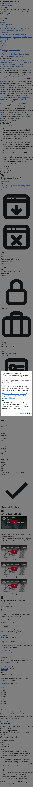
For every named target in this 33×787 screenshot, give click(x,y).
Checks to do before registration (15, 394)
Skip (28, 414)
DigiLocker (5, 404)
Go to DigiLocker (20, 414)
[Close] (30, 374)
